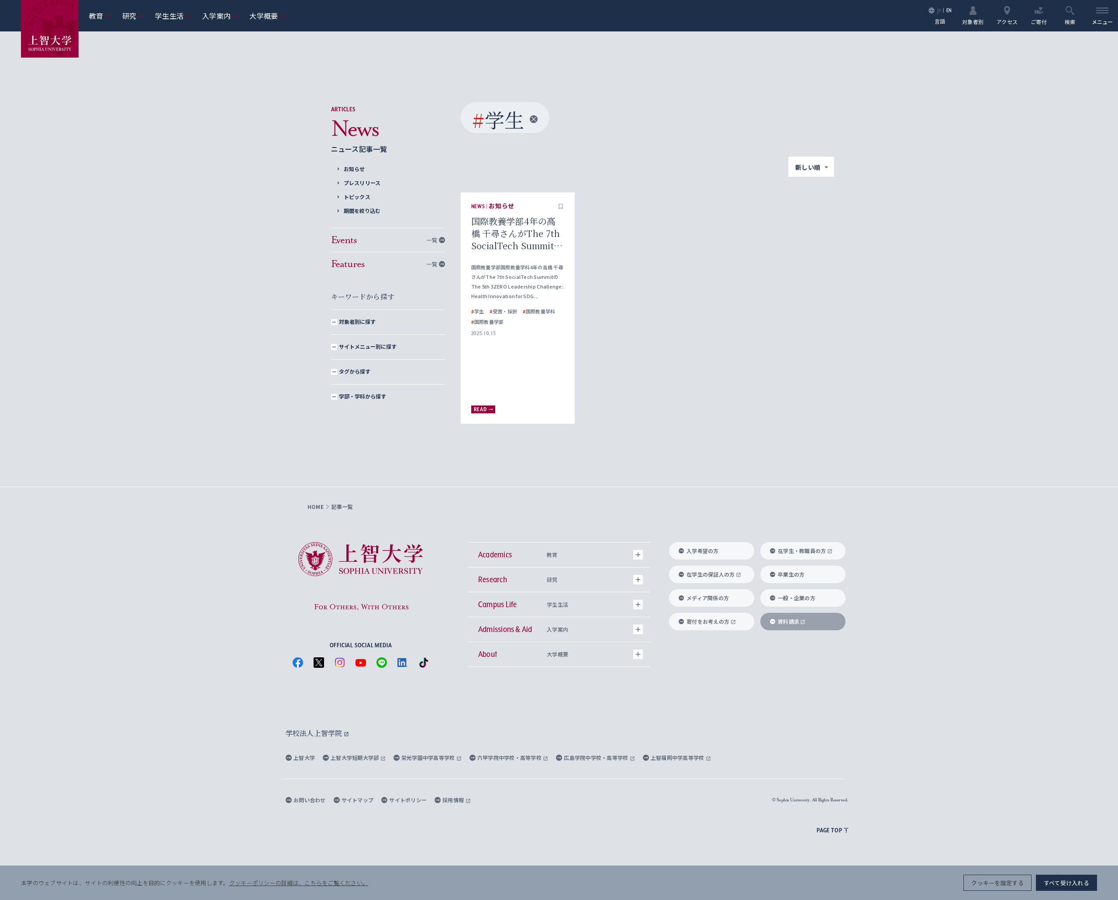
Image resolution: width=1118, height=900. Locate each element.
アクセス (1007, 21)
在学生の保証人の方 (711, 574)
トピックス (357, 196)
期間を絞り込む (362, 210)
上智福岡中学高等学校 (678, 757)
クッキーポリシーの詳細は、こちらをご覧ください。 (298, 883)
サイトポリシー (408, 800)
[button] (560, 206)
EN (949, 10)
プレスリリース (362, 182)
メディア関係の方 (708, 597)
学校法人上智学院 (315, 733)
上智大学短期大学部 (355, 757)
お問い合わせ (309, 800)
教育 (100, 15)
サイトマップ (358, 800)
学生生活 (173, 15)
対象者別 (972, 21)
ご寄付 (1039, 21)
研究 (133, 15)
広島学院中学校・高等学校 (597, 757)
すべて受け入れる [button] (1066, 883)
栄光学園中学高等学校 (428, 757)
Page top (829, 830)
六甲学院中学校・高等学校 (510, 757)
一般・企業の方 (796, 597)
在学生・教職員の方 (802, 550)
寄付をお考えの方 (708, 621)
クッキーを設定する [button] (997, 883)
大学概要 (267, 15)
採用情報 (453, 800)
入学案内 (220, 15)
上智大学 (304, 757)
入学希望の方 (703, 550)
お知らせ (354, 168)
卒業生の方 (791, 574)
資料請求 (788, 621)
